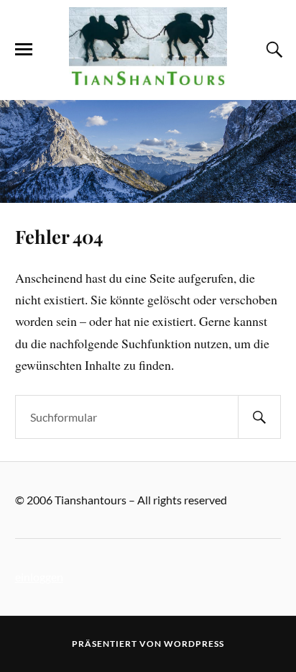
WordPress (194, 643)
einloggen (39, 577)
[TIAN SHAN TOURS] (148, 78)
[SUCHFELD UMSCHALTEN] (272, 49)
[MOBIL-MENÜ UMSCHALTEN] (23, 49)
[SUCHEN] (259, 417)
